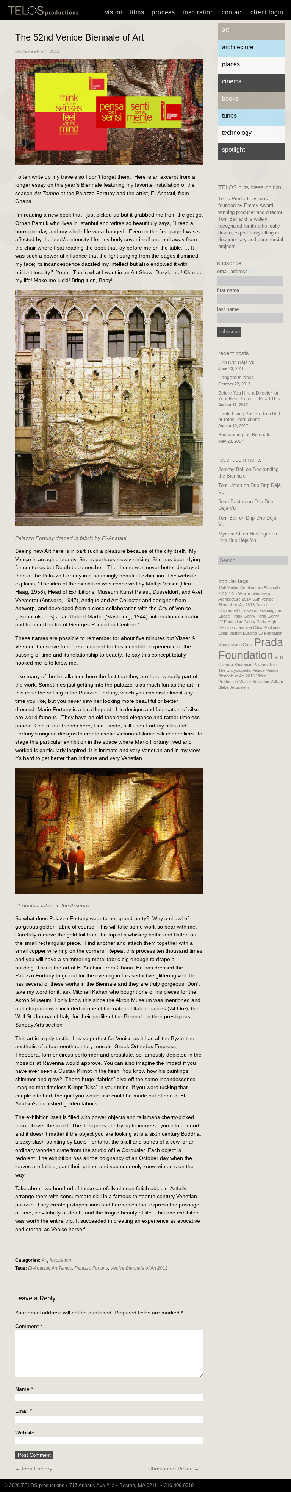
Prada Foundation (250, 648)
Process (163, 12)
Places (231, 64)
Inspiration (198, 12)
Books (230, 98)
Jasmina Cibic (249, 627)
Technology (237, 133)
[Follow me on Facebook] (262, 1485)
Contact (232, 12)
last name (228, 309)
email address (234, 271)
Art (44, 1260)
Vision (114, 12)
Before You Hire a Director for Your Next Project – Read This (249, 395)
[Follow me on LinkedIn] (266, 1485)
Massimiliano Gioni (235, 644)
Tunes (229, 115)
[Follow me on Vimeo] (254, 1485)
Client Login (266, 12)
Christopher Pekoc (173, 1468)
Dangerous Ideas (236, 377)
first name (228, 290)
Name (24, 1389)
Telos (274, 664)
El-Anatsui (38, 1268)
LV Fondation (270, 633)
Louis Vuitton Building (237, 633)
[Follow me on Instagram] (258, 1485)
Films (137, 12)
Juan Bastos (232, 501)
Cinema (232, 81)
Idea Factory (33, 1468)
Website (24, 1433)
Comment (28, 1326)
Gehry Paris (255, 622)
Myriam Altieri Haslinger (244, 534)
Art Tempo (62, 1268)
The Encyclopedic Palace (241, 670)
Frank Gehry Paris (249, 616)
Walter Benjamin (254, 681)
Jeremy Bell (231, 469)
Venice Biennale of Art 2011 (138, 1268)
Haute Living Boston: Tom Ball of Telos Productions (249, 416)
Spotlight (233, 150)
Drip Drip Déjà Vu (236, 362)
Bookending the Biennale (244, 434)
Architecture (237, 47)
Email (23, 1411)
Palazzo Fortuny (91, 1268)
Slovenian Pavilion (251, 664)
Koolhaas (272, 627)
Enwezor (249, 610)
